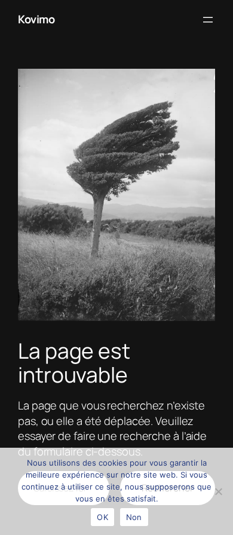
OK (102, 517)
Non (134, 517)
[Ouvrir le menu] (208, 20)
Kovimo (36, 19)
